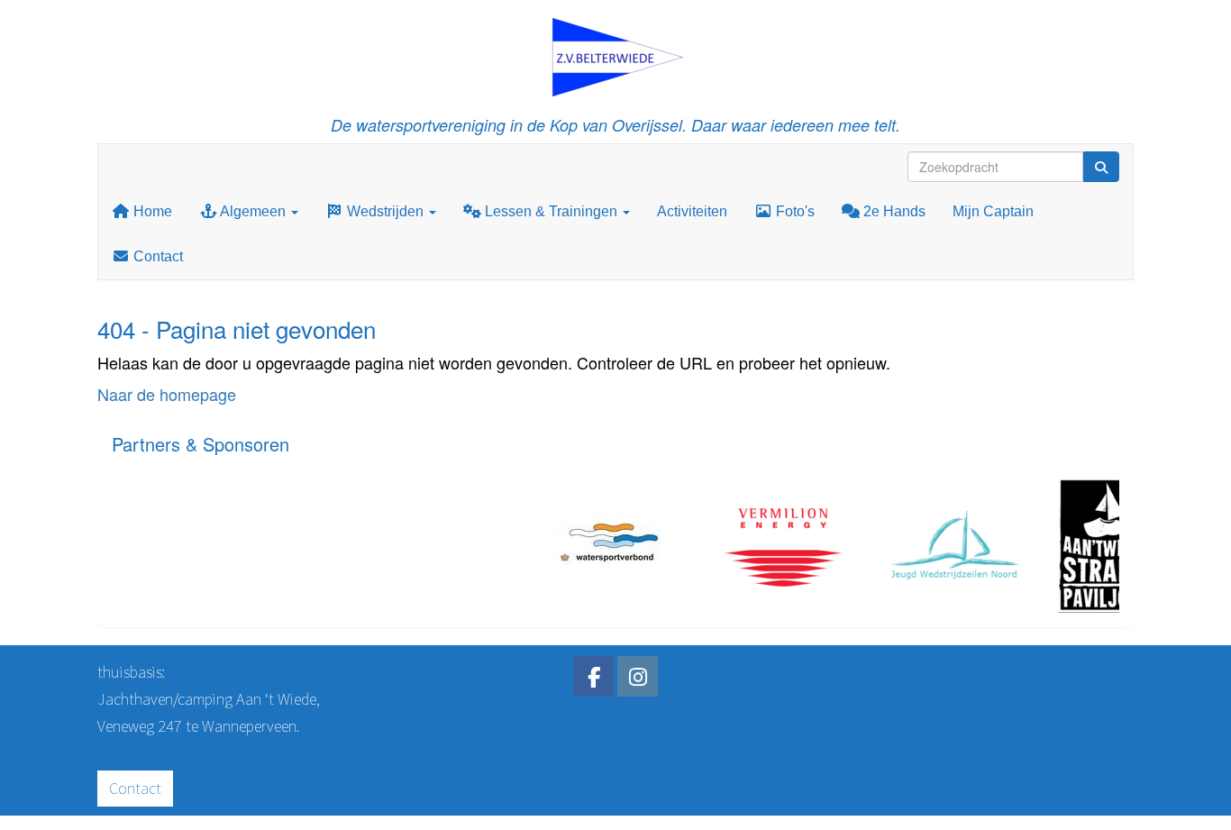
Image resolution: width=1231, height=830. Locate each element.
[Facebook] (593, 679)
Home (151, 211)
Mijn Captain (993, 211)
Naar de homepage (166, 394)
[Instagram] (638, 679)
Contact (156, 256)
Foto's (793, 211)
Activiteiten (692, 211)
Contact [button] (135, 788)
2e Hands (893, 211)
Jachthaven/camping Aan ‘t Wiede (206, 699)
